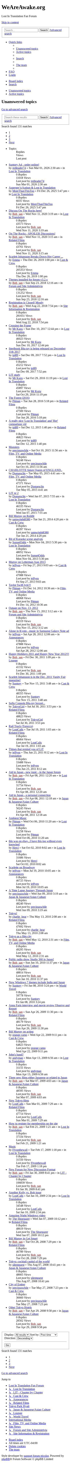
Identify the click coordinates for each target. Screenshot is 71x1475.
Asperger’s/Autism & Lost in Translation (32, 187)
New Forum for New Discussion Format (32, 1169)
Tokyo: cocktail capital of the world (29, 1261)
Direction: (10, 1338)
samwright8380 (21, 519)
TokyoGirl (18, 706)
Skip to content (10, 22)
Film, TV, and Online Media (25, 453)
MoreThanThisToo (23, 190)
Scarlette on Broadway (22, 867)
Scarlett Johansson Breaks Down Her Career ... (36, 256)
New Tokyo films (19, 1100)
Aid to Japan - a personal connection (30, 795)
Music (12, 1146)
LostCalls (17, 729)
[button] (11, 142)
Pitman (16, 401)
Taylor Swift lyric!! (20, 585)
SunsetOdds (19, 542)
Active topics (16, 93)
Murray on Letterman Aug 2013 (27, 562)
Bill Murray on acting (21, 1031)
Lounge (13, 660)
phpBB (5, 1459)
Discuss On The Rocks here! (25, 210)
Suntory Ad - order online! (24, 164)
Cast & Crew (16, 522)
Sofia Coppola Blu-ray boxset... (27, 703)
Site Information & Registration (38, 307)
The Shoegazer (21, 1218)
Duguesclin (18, 473)
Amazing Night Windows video (27, 1215)
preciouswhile (20, 450)
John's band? (16, 1054)
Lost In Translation (19, 171)
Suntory (16, 683)
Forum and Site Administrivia (26, 286)
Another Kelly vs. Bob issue (25, 1192)
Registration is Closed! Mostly (26, 302)
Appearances (16, 637)
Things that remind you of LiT (26, 749)
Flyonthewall (19, 1149)
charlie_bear (19, 916)
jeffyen (16, 565)
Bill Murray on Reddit (21, 516)
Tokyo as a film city (20, 936)
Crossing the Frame (20, 325)
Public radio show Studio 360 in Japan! (31, 959)
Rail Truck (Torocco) (21, 726)
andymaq (17, 1057)
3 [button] (9, 139)
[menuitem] (27, 48)
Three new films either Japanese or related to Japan (38, 1077)
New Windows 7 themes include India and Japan (37, 982)
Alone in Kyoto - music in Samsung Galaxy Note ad (39, 631)
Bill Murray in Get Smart (23, 1238)
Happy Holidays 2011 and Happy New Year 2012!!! (39, 653)
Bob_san (17, 213)
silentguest (18, 1264)
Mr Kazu (17, 328)
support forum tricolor (36, 1455)
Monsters (14, 447)
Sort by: (35, 1334)
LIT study (14, 374)
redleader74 (19, 167)
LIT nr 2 (14, 493)
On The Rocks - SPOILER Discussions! (32, 233)
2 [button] (9, 135)
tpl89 (15, 355)
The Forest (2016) (19, 397)
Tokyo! (13, 913)
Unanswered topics (20, 90)
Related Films (17, 240)
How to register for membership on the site (33, 1123)
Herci (15, 847)
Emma (16, 259)
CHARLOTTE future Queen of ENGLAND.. (35, 470)
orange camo (19, 1034)
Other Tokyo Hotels (20, 1307)
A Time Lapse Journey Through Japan (31, 890)
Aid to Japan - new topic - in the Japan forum (35, 772)
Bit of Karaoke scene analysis (26, 539)
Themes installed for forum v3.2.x (28, 279)
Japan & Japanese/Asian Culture (27, 897)
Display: (9, 1334)
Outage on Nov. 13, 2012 (23, 608)
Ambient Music (18, 818)
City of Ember (17, 1284)
